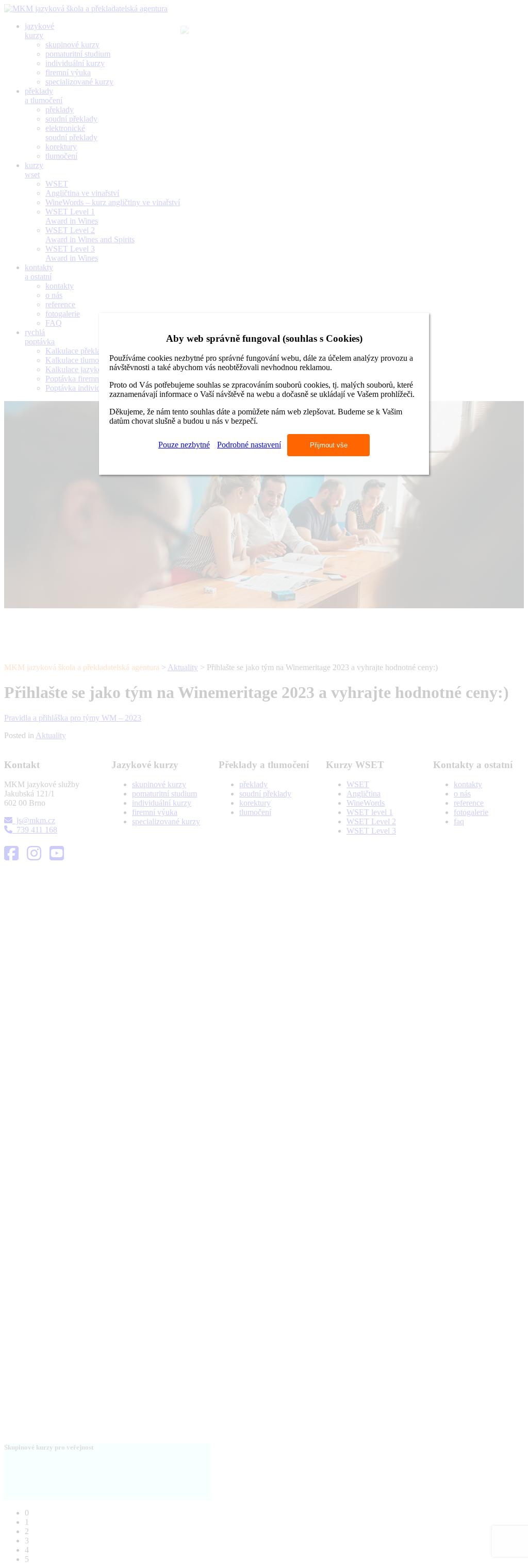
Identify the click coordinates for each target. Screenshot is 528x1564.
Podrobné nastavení (249, 444)
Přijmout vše (329, 445)
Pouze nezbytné (184, 444)
